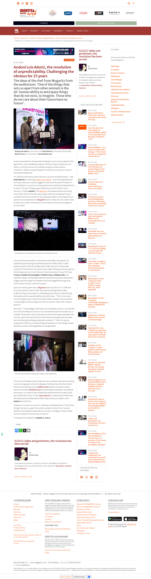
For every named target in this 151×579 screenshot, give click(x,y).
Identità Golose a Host (86, 517)
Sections (45, 31)
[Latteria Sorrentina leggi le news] (68, 13)
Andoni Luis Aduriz (43, 180)
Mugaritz (43, 191)
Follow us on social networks (88, 469)
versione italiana (69, 60)
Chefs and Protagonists (23, 507)
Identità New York (84, 512)
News (16, 520)
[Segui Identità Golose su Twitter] (27, 3)
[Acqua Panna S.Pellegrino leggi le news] (52, 13)
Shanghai (81, 531)
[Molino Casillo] (83, 13)
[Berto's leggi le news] (114, 13)
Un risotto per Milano (86, 528)
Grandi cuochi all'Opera (86, 515)
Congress (44, 23)
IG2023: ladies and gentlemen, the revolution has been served (56, 38)
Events (69, 31)
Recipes (34, 31)
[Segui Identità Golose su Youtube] (31, 3)
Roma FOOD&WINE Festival (88, 507)
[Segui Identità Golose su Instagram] (22, 3)
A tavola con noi (83, 533)
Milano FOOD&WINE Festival (89, 504)
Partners (58, 31)
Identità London (83, 509)
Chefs (24, 31)
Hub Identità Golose (106, 23)
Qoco (79, 525)
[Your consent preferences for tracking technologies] (2, 434)
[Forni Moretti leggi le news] (99, 13)
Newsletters (82, 31)
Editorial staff (19, 515)
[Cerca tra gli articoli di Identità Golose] (129, 3)
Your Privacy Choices (79, 576)
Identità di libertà (84, 523)
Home (16, 38)
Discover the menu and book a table (57, 551)
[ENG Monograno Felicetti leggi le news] (130, 13)
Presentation (113, 512)
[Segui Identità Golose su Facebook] (18, 3)
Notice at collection (66, 576)
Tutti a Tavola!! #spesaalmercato (90, 520)
